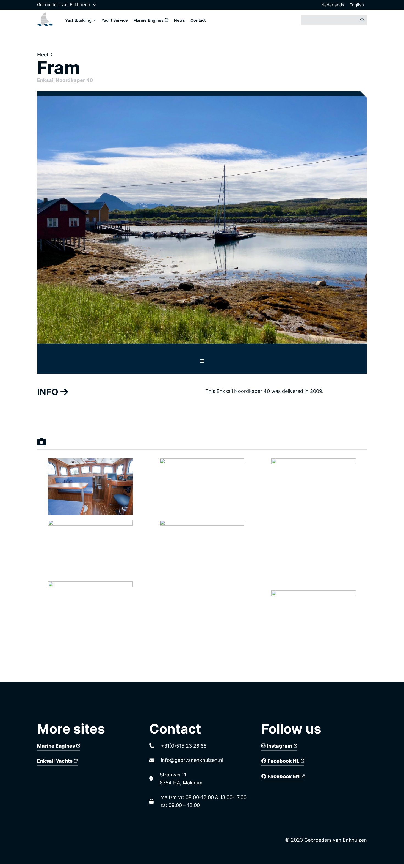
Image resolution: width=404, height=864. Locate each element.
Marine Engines (148, 20)
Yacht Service (114, 20)
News (179, 20)
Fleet (43, 55)
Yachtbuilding (78, 20)
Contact (198, 20)
